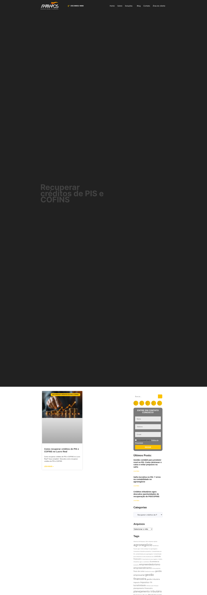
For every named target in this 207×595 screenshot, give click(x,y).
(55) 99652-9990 (77, 6)
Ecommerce (154, 562)
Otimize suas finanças (152, 585)
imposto (136, 582)
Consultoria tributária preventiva (142, 551)
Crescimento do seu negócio (150, 559)
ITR (151, 582)
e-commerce (146, 561)
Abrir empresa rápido (151, 541)
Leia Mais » (49, 466)
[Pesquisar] (160, 396)
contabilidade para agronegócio (144, 554)
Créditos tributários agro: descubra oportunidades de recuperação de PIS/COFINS (146, 494)
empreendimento (142, 567)
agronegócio (142, 545)
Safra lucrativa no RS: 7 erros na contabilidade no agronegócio (147, 479)
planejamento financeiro (143, 588)
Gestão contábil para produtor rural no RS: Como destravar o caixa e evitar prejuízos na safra (147, 463)
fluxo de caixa (138, 571)
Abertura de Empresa (139, 541)
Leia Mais (136, 471)
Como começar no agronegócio (148, 549)
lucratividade (139, 585)
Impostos (144, 582)
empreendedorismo (149, 564)
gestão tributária (153, 579)
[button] (135, 403)
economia (136, 565)
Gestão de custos (150, 571)
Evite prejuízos (156, 568)
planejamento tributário (147, 591)
